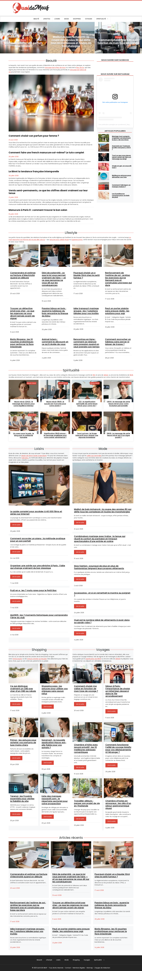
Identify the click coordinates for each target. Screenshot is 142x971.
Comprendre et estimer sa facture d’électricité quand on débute (23, 275)
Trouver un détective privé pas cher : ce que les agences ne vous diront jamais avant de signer (22, 313)
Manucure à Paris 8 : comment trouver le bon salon (38, 210)
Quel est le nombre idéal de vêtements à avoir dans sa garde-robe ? (102, 621)
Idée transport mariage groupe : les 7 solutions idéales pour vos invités (86, 311)
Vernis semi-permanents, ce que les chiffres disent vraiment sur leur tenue (48, 192)
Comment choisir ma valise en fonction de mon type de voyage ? (118, 43)
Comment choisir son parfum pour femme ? (24, 44)
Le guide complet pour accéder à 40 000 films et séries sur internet (36, 512)
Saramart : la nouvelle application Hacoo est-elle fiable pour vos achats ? (54, 744)
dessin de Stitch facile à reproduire (34, 456)
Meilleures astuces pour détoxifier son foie (121, 176)
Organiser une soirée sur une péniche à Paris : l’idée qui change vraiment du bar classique (37, 567)
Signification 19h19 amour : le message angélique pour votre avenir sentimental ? (55, 435)
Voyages (88, 19)
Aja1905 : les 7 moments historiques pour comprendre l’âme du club (39, 616)
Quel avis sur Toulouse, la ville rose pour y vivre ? (121, 147)
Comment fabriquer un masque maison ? (121, 186)
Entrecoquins (17, 659)
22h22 (106, 375)
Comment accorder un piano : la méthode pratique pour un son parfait (37, 539)
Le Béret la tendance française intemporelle (34, 171)
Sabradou (25, 458)
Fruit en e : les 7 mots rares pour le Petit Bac (33, 590)
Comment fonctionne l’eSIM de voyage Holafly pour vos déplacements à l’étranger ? (118, 748)
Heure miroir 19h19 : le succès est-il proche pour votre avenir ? (55, 403)
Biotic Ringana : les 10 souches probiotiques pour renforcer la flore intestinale (22, 343)
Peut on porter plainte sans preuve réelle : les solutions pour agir (117, 311)
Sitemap (90, 968)
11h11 (94, 375)
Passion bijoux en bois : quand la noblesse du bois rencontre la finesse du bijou (55, 312)
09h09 (117, 659)
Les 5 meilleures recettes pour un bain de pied (120, 195)
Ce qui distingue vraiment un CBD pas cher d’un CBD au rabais (23, 689)
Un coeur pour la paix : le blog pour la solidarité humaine (23, 435)
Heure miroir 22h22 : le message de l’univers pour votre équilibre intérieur (23, 403)
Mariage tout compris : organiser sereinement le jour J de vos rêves (121, 138)
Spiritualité (101, 19)
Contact (68, 968)
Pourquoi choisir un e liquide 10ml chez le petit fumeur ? (86, 275)
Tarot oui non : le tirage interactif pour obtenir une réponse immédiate (86, 435)
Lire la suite (16, 525)
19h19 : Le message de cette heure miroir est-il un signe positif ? (118, 435)
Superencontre (77, 240)
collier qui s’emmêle (94, 456)
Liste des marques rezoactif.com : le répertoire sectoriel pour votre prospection (55, 800)
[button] (104, 960)
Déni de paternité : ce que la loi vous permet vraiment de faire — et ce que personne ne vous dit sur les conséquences (54, 279)
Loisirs (57, 19)
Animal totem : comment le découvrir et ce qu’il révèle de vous (55, 342)
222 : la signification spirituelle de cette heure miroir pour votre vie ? (86, 403)
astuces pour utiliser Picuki (59, 240)
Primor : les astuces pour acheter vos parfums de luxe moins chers (23, 742)
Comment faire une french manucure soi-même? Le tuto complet (46, 152)
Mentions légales (79, 968)
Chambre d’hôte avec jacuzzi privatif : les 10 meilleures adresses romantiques (86, 748)
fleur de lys (80, 67)
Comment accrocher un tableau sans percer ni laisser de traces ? (118, 342)
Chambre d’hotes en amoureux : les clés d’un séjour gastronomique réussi (118, 804)
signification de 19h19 (93, 659)
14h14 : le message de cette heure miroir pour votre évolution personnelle (118, 403)
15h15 (131, 375)
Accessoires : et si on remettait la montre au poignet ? (102, 594)
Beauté (36, 19)
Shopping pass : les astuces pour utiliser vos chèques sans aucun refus (55, 690)
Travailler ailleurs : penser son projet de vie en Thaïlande (87, 803)
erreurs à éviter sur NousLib (37, 659)
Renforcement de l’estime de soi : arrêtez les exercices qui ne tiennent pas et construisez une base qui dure (118, 279)
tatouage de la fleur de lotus (55, 67)
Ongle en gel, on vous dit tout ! (121, 167)
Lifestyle (46, 19)
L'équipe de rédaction (102, 968)
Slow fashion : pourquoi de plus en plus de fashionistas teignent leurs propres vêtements (99, 567)
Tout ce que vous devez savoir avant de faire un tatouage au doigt (121, 157)
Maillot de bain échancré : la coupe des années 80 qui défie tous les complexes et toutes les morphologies (71, 41)
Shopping (77, 19)
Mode (66, 19)
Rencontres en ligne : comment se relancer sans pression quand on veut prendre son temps (86, 343)
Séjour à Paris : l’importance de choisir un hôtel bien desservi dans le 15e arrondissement (117, 691)
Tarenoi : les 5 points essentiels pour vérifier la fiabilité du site (22, 799)
